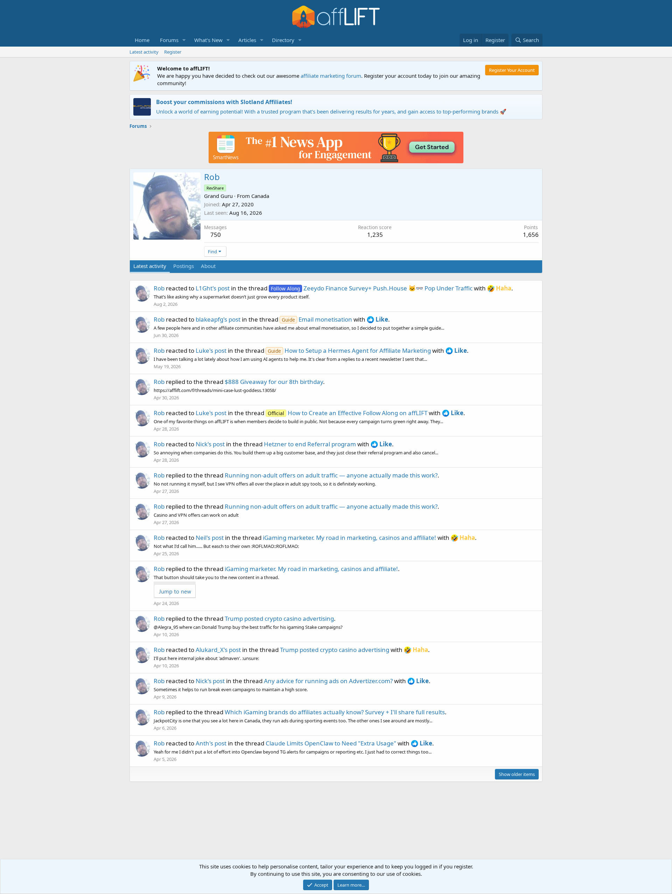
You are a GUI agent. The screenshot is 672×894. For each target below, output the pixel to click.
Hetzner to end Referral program (310, 444)
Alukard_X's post (218, 650)
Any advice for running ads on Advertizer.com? (328, 681)
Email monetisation (317, 319)
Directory (283, 39)
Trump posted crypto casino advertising (279, 618)
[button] (184, 40)
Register (172, 52)
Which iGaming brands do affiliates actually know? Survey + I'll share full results (335, 712)
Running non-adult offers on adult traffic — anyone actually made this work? (331, 475)
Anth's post (211, 743)
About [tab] (208, 265)
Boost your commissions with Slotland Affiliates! (224, 102)
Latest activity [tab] (149, 265)
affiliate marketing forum (331, 75)
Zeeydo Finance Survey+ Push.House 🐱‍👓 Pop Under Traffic (371, 288)
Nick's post (210, 444)
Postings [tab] (183, 265)
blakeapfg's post (218, 319)
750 (215, 235)
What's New (208, 39)
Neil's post (210, 538)
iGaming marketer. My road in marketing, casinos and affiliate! (349, 538)
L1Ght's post (213, 288)
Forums (169, 39)
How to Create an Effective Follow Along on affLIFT (347, 413)
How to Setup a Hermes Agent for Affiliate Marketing (349, 350)
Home (142, 39)
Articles (247, 39)
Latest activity (144, 52)
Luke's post (211, 350)
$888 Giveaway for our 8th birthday (274, 382)
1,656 (531, 235)
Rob (159, 288)
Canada (260, 195)
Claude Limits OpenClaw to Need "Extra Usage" (331, 743)
